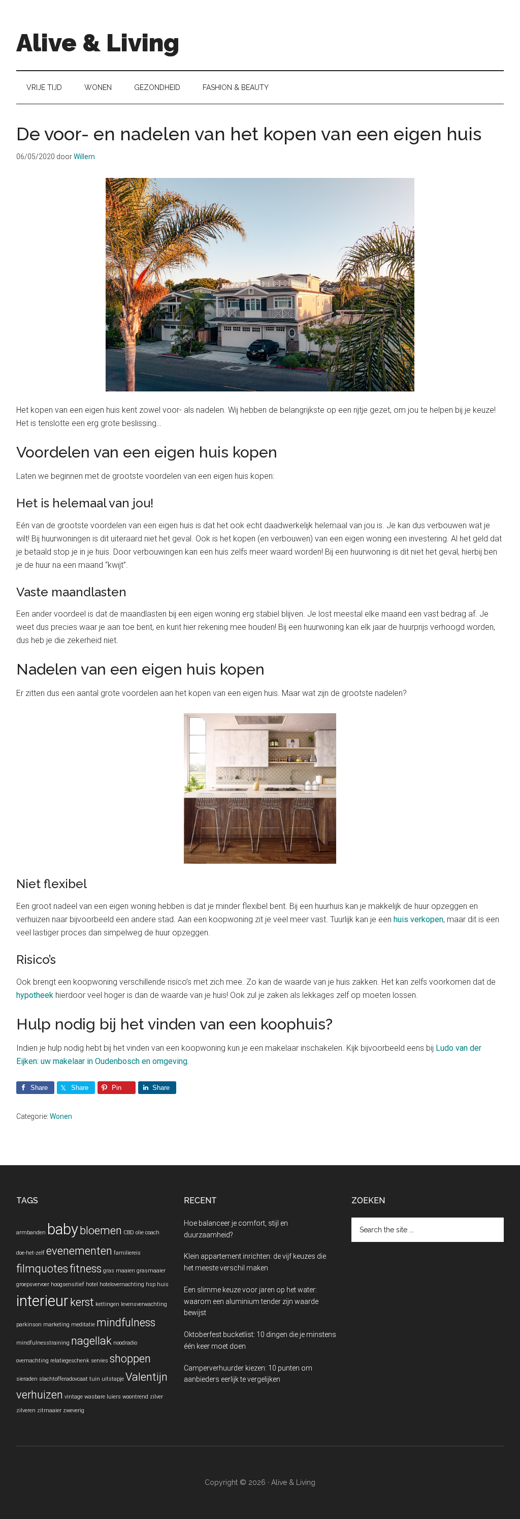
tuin (94, 1379)
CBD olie (133, 1232)
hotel (92, 1284)
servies (99, 1360)
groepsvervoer (32, 1284)
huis (163, 1284)
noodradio (125, 1343)
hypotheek (34, 995)
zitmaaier (49, 1410)
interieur (42, 1301)
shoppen (130, 1358)
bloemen (101, 1230)
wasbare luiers (102, 1396)
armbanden (31, 1232)
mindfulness (125, 1322)
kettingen (107, 1304)
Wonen (61, 1116)
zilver (156, 1396)
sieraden (27, 1379)
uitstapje (113, 1379)
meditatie (83, 1324)
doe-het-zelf (30, 1253)
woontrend (135, 1396)
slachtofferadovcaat (63, 1379)
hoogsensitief (67, 1284)
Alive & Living (97, 42)
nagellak (91, 1340)
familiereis (127, 1253)
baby (62, 1229)
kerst (82, 1302)
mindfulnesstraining (43, 1343)
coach (152, 1232)
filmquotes (42, 1268)
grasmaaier (151, 1270)
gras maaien (119, 1270)
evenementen (79, 1250)
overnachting (32, 1360)
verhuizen (39, 1394)
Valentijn (146, 1377)
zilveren (26, 1410)
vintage (73, 1396)
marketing (56, 1324)
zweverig (73, 1410)
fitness (86, 1268)
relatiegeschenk (69, 1360)
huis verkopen (418, 919)
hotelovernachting (122, 1284)
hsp (150, 1284)
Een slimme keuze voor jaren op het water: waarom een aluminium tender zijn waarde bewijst (251, 1301)
